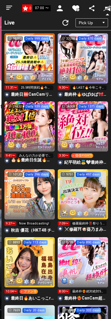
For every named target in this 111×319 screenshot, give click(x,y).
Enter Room (29, 64)
